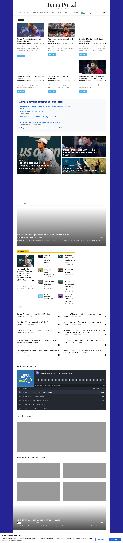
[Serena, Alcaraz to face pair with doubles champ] (30, 30)
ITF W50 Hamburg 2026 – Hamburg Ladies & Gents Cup (40, 122)
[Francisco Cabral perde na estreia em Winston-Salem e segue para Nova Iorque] (60, 270)
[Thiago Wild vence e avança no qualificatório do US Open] (40, 282)
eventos (35, 128)
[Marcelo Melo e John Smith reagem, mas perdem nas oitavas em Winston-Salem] (84, 146)
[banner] (84, 491)
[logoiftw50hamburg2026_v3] (38, 491)
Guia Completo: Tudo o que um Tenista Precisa (38, 520)
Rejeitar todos (102, 539)
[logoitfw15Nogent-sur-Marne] (38, 470)
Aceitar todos (114, 539)
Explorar (76, 13)
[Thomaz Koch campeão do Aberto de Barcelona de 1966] (61, 227)
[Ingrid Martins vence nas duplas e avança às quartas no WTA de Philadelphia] (73, 166)
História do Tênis (21, 237)
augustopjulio (27, 43)
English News (20, 43)
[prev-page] (18, 307)
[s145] (84, 470)
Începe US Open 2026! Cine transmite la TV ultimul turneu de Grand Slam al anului (83, 352)
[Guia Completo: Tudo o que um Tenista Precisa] (57, 517)
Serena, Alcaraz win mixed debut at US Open (34, 314)
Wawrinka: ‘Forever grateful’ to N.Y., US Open (34, 322)
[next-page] (20, 307)
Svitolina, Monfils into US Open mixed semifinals (91, 40)
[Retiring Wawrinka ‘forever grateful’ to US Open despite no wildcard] (92, 67)
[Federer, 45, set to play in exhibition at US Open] (61, 67)
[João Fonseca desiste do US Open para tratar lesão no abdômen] (40, 296)
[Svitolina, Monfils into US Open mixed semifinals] (92, 30)
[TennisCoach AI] (92, 267)
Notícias (26, 13)
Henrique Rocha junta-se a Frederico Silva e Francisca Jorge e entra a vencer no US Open (50, 20)
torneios (42, 128)
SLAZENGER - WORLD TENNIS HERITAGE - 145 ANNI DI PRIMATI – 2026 (46, 106)
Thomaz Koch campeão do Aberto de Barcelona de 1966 (43, 234)
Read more (21, 56)
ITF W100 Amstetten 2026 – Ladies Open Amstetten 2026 (41, 117)
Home (20, 13)
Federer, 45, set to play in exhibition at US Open (35, 330)
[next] (104, 20)
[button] (104, 13)
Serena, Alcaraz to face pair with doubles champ (82, 322)
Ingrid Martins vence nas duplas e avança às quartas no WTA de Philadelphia (70, 259)
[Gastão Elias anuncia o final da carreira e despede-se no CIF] (95, 166)
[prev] (101, 20)
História (53, 13)
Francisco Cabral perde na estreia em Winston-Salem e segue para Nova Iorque (69, 273)
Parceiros (67, 13)
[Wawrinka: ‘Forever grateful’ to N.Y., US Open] (61, 30)
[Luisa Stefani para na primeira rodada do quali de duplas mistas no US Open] (60, 296)
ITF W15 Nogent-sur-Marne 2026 (32, 111)
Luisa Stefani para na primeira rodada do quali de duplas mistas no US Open (69, 298)
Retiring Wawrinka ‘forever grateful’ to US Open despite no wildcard (92, 77)
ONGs (59, 13)
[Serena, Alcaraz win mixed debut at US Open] (30, 67)
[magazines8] (61, 437)
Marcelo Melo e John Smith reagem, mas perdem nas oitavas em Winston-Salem (37, 342)
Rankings (35, 13)
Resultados (44, 13)
